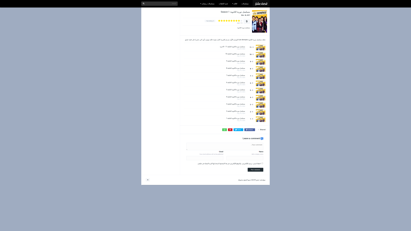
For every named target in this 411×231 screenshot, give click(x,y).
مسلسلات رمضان (208, 4)
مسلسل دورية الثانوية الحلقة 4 (235, 97)
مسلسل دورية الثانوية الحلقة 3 (235, 104)
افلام (235, 4)
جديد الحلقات (223, 4)
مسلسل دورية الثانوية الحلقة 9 (235, 61)
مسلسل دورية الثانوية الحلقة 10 (235, 54)
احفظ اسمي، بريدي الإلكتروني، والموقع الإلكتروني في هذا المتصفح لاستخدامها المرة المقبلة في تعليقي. (229, 163)
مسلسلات (245, 4)
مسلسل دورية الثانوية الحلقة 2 (235, 111)
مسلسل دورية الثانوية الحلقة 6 (235, 82)
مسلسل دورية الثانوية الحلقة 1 (235, 118)
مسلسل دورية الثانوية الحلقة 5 (235, 89)
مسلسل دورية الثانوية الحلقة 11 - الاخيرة (232, 46)
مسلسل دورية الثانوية (243, 27)
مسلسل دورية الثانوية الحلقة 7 (235, 75)
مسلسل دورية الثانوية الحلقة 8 (235, 68)
